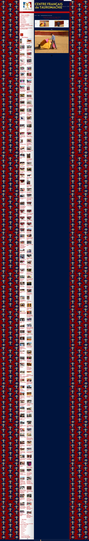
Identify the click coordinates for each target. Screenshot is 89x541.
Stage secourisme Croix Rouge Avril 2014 (29, 368)
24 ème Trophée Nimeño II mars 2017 (30, 238)
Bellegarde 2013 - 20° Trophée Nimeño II (23, 404)
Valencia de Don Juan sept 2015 (23, 313)
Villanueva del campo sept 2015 (29, 308)
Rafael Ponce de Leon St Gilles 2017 (30, 214)
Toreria (22, 532)
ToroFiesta (23, 528)
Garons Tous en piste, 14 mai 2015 (23, 334)
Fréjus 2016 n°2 (30, 253)
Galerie (39, 15)
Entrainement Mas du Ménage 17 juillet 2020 (23, 90)
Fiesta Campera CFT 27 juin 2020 (23, 98)
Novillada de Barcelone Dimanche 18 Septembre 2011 (30, 482)
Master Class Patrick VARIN (29, 467)
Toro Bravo (23, 531)
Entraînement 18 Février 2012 (30, 452)
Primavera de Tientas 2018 (22, 184)
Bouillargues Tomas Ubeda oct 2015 (29, 294)
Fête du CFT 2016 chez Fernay (22, 279)
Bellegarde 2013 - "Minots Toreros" (30, 404)
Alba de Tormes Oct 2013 (30, 396)
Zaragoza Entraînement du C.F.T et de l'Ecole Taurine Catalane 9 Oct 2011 (23, 482)
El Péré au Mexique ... (22, 272)
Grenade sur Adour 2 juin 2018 (29, 186)
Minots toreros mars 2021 (29, 64)
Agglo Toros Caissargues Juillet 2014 (29, 360)
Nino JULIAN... (54, 12)
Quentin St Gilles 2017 (22, 227)
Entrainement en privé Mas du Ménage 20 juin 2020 (30, 106)
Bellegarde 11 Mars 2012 (29, 445)
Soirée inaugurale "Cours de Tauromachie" (29, 121)
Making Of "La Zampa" (22, 466)
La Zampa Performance (29, 459)
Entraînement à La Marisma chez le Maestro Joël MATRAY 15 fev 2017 (23, 246)
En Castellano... (24, 21)
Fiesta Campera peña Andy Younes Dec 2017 (30, 199)
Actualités (23, 18)
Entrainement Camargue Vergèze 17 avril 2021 (23, 64)
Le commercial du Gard (25, 535)
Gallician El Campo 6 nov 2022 (29, 50)
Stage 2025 (22, 44)
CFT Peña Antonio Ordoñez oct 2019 (29, 129)
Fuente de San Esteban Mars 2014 (29, 383)
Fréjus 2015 (29, 321)
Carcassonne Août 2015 (22, 328)
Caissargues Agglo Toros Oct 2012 (30, 426)
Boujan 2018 (22, 177)
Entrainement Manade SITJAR (23, 84)
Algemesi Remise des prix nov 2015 (30, 287)
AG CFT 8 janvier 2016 (22, 286)
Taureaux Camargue (29, 84)
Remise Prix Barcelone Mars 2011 (30, 491)
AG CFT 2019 (22, 120)
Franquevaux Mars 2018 (29, 192)
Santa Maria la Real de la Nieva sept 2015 (30, 316)
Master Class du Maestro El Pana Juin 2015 (30, 328)
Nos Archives (23, 22)
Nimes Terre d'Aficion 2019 (29, 136)
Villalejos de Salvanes (22, 341)
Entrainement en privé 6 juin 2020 (22, 113)
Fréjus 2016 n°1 (23, 259)
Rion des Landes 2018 (22, 166)
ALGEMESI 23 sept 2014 (29, 355)
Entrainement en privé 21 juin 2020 (23, 105)
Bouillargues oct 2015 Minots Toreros (23, 300)
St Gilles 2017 (29, 205)
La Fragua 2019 (23, 144)
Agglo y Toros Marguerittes (22, 411)
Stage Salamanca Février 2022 (29, 57)
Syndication (42, 540)
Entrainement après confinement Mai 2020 (29, 114)
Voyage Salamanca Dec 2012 (23, 425)
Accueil (36, 15)
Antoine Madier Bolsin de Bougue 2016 (30, 273)
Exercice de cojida (29, 71)
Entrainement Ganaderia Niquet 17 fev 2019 (29, 144)
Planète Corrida (23, 527)
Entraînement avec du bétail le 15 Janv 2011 (23, 507)
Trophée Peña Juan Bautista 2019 (22, 136)
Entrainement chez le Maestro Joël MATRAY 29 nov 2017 (23, 207)
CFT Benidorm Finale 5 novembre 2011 (23, 473)
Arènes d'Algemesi (22, 353)
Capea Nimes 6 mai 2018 (23, 192)
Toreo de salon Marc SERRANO (23, 71)
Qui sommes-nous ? (25, 16)
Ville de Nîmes (23, 522)
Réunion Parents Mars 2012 (22, 445)
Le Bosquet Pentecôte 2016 (23, 264)
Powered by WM (47, 540)
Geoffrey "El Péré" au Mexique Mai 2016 (29, 266)
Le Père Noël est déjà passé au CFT (23, 459)
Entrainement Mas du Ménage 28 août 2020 (23, 77)
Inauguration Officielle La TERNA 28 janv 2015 (23, 348)
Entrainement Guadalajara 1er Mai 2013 (30, 411)
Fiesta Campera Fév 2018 (23, 198)
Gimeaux (21, 367)
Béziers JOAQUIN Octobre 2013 (22, 390)
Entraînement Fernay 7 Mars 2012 (22, 452)
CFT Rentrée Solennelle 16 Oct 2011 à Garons (29, 474)
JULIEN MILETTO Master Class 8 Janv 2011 (29, 508)
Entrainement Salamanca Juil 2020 (30, 92)
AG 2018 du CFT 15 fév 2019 (30, 151)
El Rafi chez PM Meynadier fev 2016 (30, 279)
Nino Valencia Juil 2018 (22, 172)
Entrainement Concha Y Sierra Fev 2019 (23, 151)
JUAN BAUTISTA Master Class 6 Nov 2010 (29, 516)
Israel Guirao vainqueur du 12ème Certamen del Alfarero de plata (26, 30)
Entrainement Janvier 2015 (29, 347)
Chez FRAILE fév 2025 (29, 43)
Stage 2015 (29, 340)
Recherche (61, 0)
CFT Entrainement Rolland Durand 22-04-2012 (30, 438)
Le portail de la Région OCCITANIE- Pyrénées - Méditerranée (26, 524)
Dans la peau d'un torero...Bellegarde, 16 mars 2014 (23, 376)
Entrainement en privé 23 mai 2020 (30, 98)
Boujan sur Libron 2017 (29, 233)
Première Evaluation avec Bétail (23, 514)
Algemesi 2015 (22, 307)
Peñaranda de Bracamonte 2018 (29, 159)
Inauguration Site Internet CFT (22, 499)
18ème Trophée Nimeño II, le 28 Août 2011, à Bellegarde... (23, 491)
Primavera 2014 (23, 382)
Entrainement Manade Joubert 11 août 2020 (30, 77)
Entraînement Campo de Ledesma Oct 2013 (22, 397)
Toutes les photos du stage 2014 (30, 375)
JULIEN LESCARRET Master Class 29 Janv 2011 (30, 499)
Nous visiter (23, 19)
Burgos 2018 (29, 171)
